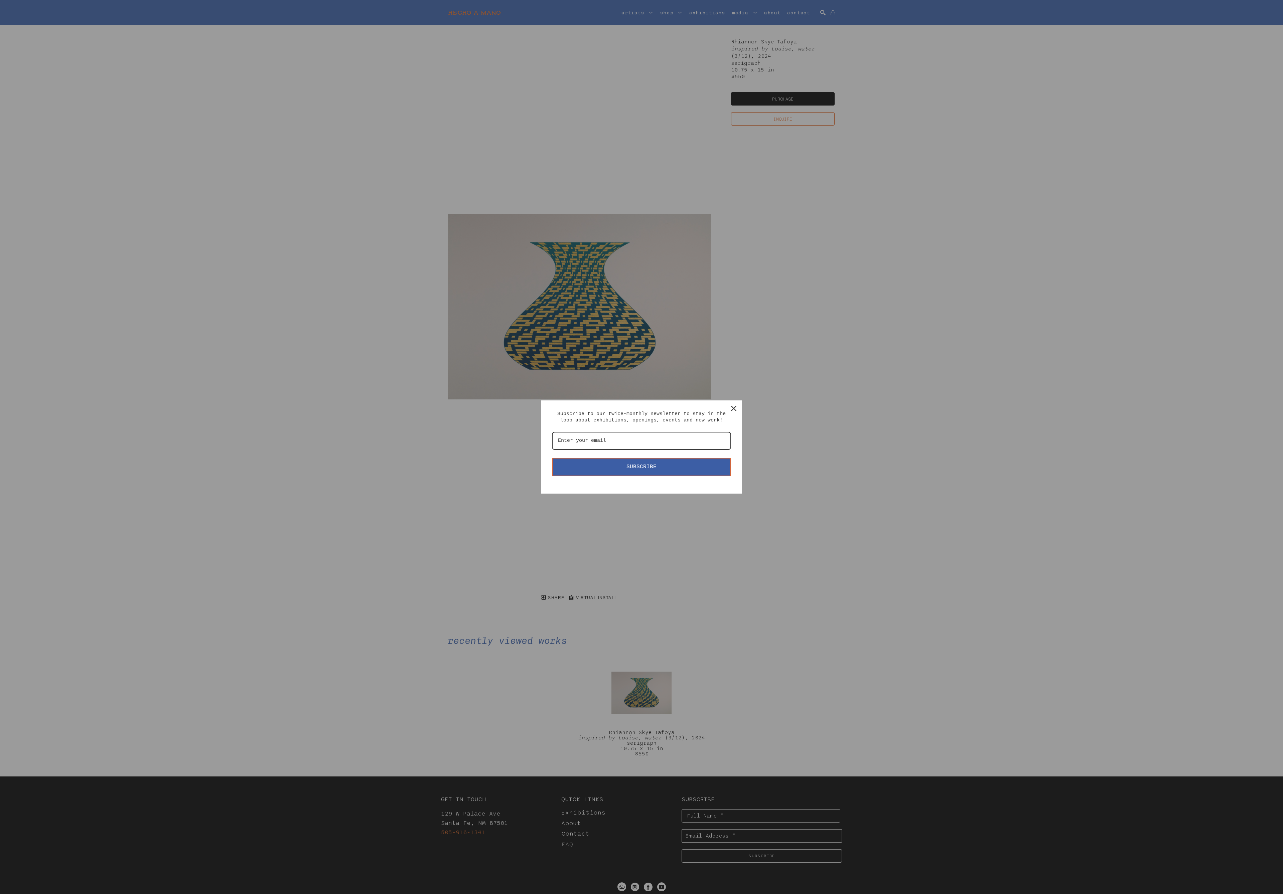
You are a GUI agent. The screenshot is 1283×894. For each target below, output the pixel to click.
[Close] (734, 408)
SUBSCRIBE (641, 467)
